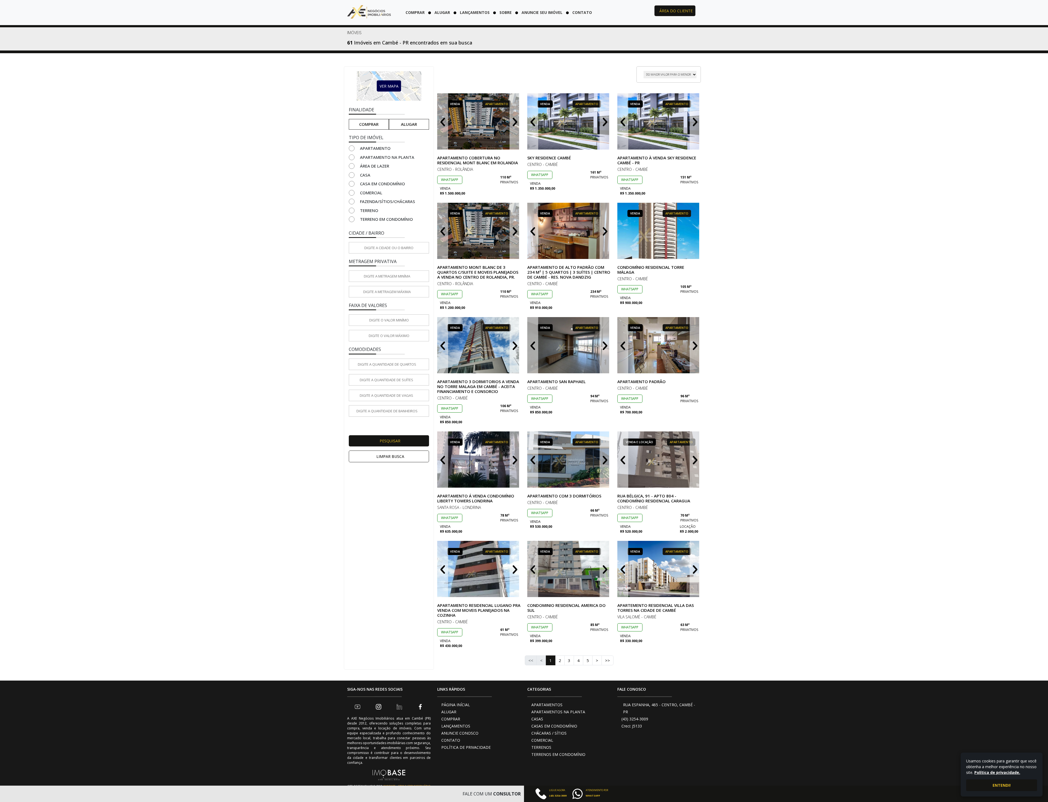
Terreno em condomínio (386, 219)
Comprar (415, 12)
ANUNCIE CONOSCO (459, 733)
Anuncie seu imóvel (542, 12)
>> (607, 660)
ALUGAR (448, 711)
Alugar (442, 12)
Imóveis (354, 32)
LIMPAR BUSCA (390, 456)
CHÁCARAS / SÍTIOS (549, 733)
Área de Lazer (374, 166)
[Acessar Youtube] (357, 706)
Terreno (369, 210)
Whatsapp (449, 179)
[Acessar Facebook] (420, 706)
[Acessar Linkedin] (399, 706)
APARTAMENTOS (546, 704)
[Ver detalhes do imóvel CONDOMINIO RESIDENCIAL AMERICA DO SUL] (569, 569)
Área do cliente (676, 10)
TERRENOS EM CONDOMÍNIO (558, 754)
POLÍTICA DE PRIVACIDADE (466, 747)
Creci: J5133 (631, 726)
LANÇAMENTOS (455, 726)
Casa (365, 175)
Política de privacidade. (997, 772)
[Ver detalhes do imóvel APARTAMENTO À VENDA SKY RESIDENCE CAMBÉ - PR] (659, 121)
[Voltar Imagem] (442, 121)
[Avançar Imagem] (515, 121)
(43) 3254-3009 (634, 718)
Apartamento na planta (387, 157)
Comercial (371, 192)
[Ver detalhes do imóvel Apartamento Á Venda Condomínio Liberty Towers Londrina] (479, 459)
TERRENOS (541, 747)
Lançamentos (475, 12)
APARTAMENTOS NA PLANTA (558, 711)
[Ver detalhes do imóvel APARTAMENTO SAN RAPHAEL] (569, 345)
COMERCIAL (542, 740)
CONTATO (450, 740)
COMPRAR (450, 718)
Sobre (505, 12)
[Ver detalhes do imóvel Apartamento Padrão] (659, 345)
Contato (582, 12)
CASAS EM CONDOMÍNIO (554, 726)
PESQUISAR (390, 440)
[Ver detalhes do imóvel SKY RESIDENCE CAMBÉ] (569, 121)
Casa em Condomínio (382, 183)
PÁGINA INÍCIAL (455, 704)
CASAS (537, 718)
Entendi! (1002, 785)
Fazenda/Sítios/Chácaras (387, 201)
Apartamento (375, 148)
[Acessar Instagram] (378, 706)
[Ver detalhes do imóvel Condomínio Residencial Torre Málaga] (659, 231)
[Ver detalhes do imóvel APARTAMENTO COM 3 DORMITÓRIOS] (569, 459)
